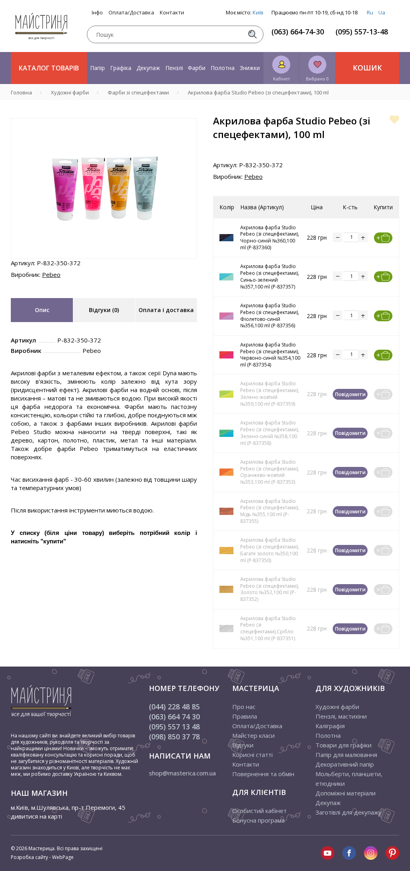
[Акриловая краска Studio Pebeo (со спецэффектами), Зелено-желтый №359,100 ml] (226, 394)
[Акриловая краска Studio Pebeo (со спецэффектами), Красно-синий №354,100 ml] (226, 355)
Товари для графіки (344, 745)
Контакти (172, 12)
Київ (258, 12)
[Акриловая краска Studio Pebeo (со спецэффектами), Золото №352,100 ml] (226, 589)
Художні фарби (337, 707)
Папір (97, 68)
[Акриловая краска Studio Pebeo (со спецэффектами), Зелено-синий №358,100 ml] (226, 433)
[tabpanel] (104, 188)
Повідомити (350, 394)
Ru (370, 12)
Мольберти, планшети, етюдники (349, 778)
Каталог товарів (49, 68)
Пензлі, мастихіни (341, 716)
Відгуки (242, 745)
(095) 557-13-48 (362, 31)
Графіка (120, 68)
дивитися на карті (36, 816)
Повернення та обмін (263, 774)
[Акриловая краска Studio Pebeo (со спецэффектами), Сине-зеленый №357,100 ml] (226, 277)
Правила (244, 716)
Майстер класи (253, 735)
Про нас (243, 707)
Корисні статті (252, 755)
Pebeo (51, 274)
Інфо (97, 12)
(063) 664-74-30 (297, 31)
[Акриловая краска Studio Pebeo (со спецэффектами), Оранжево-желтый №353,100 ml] (226, 472)
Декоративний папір (345, 764)
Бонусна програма (258, 820)
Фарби (196, 68)
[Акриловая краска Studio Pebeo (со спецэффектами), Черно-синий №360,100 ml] (226, 237)
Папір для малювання (346, 755)
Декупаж (148, 68)
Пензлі (174, 68)
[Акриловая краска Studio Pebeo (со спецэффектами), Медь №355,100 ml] (226, 511)
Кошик (367, 67)
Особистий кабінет (259, 811)
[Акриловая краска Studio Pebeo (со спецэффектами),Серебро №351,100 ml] (226, 628)
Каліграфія (330, 726)
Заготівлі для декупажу (349, 812)
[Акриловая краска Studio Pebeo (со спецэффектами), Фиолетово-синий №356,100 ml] (226, 316)
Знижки (250, 68)
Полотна (223, 68)
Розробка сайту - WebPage (42, 857)
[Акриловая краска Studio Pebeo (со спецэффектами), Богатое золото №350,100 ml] (226, 550)
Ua (381, 12)
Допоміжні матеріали (346, 793)
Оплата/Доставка (131, 12)
